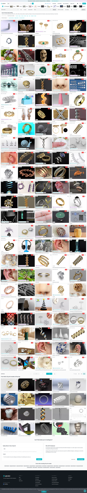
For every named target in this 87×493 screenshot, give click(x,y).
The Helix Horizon (37, 77)
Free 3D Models (37, 482)
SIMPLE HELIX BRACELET (38, 179)
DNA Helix (19, 406)
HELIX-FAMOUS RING (38, 238)
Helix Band (2, 121)
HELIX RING (2, 311)
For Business (37, 477)
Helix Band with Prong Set (4, 62)
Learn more (47, 490)
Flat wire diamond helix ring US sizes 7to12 (75, 267)
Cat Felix (54, 435)
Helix (17, 15)
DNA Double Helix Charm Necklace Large (23, 267)
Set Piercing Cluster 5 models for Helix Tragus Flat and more (8, 355)
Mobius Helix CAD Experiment (39, 406)
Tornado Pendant (37, 340)
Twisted (32, 15)
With (25, 15)
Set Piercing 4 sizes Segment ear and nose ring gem (41, 194)
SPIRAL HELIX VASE (20, 311)
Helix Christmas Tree (38, 311)
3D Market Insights (54, 479)
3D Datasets (37, 479)
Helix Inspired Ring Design (73, 194)
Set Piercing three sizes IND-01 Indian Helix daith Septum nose (9, 267)
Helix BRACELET (55, 135)
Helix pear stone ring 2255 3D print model (6, 179)
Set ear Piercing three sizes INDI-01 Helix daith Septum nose (25, 238)
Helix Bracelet (37, 282)
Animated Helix (21, 17)
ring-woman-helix (3, 391)
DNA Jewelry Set (20, 194)
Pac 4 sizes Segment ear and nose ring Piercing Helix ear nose (60, 150)
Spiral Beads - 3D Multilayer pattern (74, 296)
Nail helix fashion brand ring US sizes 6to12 (75, 135)
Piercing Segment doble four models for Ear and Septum (42, 296)
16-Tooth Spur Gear (3, 406)
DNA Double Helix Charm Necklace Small (40, 91)
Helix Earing (37, 33)
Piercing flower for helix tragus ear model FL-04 (41, 223)
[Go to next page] (49, 374)
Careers (20, 479)
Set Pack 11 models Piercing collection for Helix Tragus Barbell (9, 150)
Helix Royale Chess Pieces (4, 77)
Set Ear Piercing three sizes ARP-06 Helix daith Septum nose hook (9, 282)
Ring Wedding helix (72, 106)
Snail (19, 150)
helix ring (54, 121)
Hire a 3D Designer (38, 480)
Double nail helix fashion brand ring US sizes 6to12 (59, 267)
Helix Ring (54, 62)
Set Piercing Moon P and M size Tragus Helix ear (59, 311)
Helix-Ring (2, 106)
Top (29, 15)
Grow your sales (54, 477)
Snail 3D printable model (38, 135)
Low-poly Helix (11, 17)
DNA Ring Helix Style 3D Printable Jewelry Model (24, 179)
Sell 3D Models (54, 475)
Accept (44, 491)
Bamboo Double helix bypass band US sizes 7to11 (76, 340)
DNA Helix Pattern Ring (4, 135)
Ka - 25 (70, 179)
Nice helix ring (20, 135)
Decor (20, 15)
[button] (31, 3)
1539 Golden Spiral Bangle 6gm (57, 179)
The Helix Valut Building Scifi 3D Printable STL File (7, 194)
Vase (27, 15)
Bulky (35, 15)
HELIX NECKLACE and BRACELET (5, 223)
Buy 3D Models (37, 475)
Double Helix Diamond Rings (56, 33)
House (22, 15)
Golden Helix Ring (20, 91)
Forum (69, 480)
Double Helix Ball (72, 406)
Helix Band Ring (55, 77)
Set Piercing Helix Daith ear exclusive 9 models (24, 282)
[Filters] (72, 10)
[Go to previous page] (36, 374)
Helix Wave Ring (20, 77)
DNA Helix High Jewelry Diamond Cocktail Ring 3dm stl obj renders (9, 296)
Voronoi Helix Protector (4, 91)
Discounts (36, 485)
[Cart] (77, 3)
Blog (19, 477)
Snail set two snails (20, 33)
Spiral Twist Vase (3, 238)
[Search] (33, 3)
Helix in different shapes (4, 435)
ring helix (71, 223)
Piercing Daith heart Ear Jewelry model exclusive (41, 355)
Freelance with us (54, 480)
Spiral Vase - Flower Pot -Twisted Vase (23, 340)
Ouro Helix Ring (72, 33)
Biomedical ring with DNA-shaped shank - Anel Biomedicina (77, 62)
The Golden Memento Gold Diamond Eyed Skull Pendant (25, 223)
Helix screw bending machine (22, 106)
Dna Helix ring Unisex (38, 121)
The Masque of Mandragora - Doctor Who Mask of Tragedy (42, 62)
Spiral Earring (20, 121)
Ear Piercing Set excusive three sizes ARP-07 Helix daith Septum (78, 355)
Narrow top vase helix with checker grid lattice (7, 33)
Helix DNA (19, 296)
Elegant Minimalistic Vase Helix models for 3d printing (59, 340)
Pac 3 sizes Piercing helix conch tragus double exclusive (60, 194)
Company (20, 475)
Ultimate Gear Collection (73, 91)
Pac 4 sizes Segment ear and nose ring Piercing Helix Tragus (60, 91)
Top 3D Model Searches (55, 482)
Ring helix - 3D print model (56, 355)
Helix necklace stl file (55, 238)
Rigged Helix (16, 17)
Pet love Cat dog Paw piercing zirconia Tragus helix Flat (25, 355)
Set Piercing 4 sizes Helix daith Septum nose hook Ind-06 (8, 340)
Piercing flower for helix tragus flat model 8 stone (76, 311)
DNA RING (19, 391)
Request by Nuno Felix (38, 435)
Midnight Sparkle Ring (38, 391)
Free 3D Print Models (38, 484)
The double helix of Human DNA (39, 150)
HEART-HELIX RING (72, 282)
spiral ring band (37, 267)
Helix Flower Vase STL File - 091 (74, 238)
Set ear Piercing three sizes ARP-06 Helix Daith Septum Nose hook (78, 150)
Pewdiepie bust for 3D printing (74, 435)
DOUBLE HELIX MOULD (73, 121)
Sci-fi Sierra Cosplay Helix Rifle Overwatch (23, 62)
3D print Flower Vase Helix (56, 391)
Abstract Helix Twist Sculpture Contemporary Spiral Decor (42, 106)
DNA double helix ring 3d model (74, 77)
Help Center (21, 480)
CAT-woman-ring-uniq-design (73, 391)
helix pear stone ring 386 (56, 282)
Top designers (70, 477)
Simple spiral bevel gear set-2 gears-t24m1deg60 (24, 435)
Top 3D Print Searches (55, 484)
